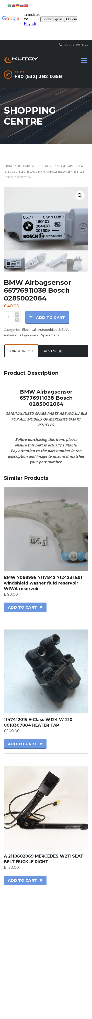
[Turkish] (26, 5)
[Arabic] (9, 5)
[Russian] (22, 5)
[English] (14, 5)
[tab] (21, 351)
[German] (18, 5)
